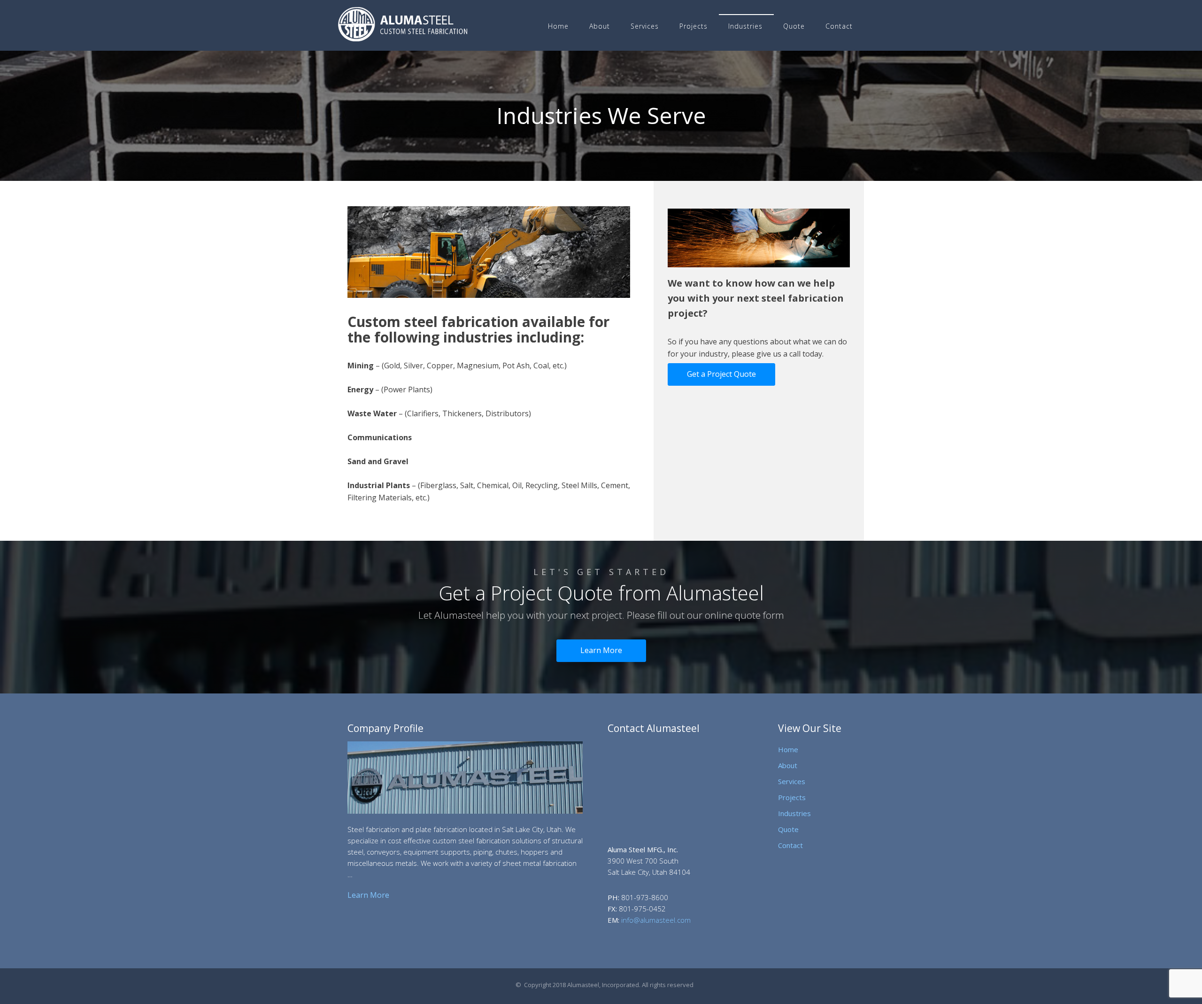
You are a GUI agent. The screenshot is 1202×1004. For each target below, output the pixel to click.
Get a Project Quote (721, 374)
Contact (839, 26)
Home (558, 26)
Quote (794, 26)
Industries (745, 26)
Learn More (601, 650)
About (599, 26)
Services (645, 26)
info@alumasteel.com (656, 920)
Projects (693, 26)
